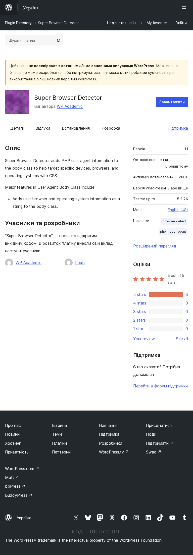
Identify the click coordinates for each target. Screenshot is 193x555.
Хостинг (13, 443)
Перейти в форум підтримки (160, 385)
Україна (24, 517)
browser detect (174, 221)
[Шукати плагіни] (58, 40)
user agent (178, 231)
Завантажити (172, 102)
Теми (57, 434)
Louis (80, 262)
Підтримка (178, 128)
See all (182, 338)
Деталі (17, 128)
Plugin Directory (18, 23)
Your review (144, 338)
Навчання (108, 425)
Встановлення (76, 128)
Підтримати (160, 443)
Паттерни (61, 452)
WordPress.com (22, 468)
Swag (153, 452)
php (163, 231)
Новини (12, 434)
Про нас (13, 425)
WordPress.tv (114, 452)
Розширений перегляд (154, 245)
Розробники (110, 443)
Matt (12, 477)
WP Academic (70, 106)
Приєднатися (159, 425)
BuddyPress (18, 495)
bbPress (15, 486)
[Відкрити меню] (185, 7)
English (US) (178, 210)
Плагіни (59, 443)
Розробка (111, 128)
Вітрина (59, 425)
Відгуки (42, 128)
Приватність (17, 452)
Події (151, 434)
